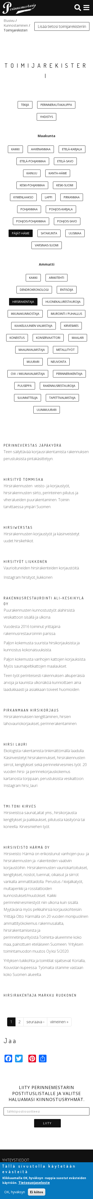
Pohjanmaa (29, 209)
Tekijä (25, 105)
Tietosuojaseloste (34, 1182)
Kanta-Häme (58, 173)
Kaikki (15, 149)
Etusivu (9, 20)
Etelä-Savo (65, 161)
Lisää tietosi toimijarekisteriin (62, 26)
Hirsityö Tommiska (24, 479)
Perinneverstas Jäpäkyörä (33, 445)
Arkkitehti (56, 278)
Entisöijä (66, 290)
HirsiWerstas (18, 527)
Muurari (33, 362)
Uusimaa (75, 233)
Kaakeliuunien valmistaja (33, 326)
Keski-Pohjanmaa (32, 185)
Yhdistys (46, 117)
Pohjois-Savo (67, 221)
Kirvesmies (71, 326)
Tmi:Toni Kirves (20, 806)
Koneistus (17, 338)
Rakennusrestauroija (59, 386)
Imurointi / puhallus (66, 314)
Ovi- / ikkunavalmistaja (28, 374)
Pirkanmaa (72, 197)
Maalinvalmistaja (32, 350)
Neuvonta (58, 362)
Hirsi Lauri (15, 744)
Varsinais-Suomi (46, 245)
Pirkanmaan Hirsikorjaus (31, 710)
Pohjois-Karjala (61, 209)
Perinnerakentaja (69, 374)
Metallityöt (65, 350)
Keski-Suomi (64, 185)
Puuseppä (25, 386)
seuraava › (35, 1021)
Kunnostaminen (16, 25)
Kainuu (31, 173)
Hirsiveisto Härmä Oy (27, 847)
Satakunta (49, 233)
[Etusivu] (18, 8)
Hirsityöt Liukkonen (25, 561)
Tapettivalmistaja (62, 398)
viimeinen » (59, 1021)
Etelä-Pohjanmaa (33, 161)
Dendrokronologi (34, 290)
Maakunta (46, 136)
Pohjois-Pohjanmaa (31, 221)
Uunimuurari (47, 410)
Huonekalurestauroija (63, 302)
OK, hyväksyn (14, 1192)
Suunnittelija (27, 398)
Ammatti (46, 264)
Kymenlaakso (23, 197)
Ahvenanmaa (41, 149)
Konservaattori (48, 338)
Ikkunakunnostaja (25, 314)
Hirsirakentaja (23, 302)
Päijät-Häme (20, 233)
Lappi (48, 197)
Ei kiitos (36, 1192)
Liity (47, 1123)
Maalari (78, 338)
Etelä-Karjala (72, 149)
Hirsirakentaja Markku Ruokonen (40, 995)
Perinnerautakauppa (56, 105)
